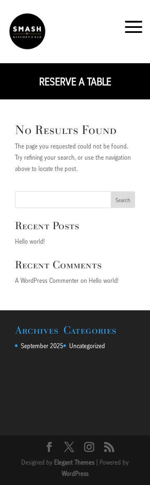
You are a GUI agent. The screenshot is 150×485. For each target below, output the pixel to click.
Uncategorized (87, 345)
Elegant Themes (74, 462)
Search (122, 199)
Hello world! (30, 241)
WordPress (75, 473)
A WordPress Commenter (47, 280)
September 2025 (42, 345)
